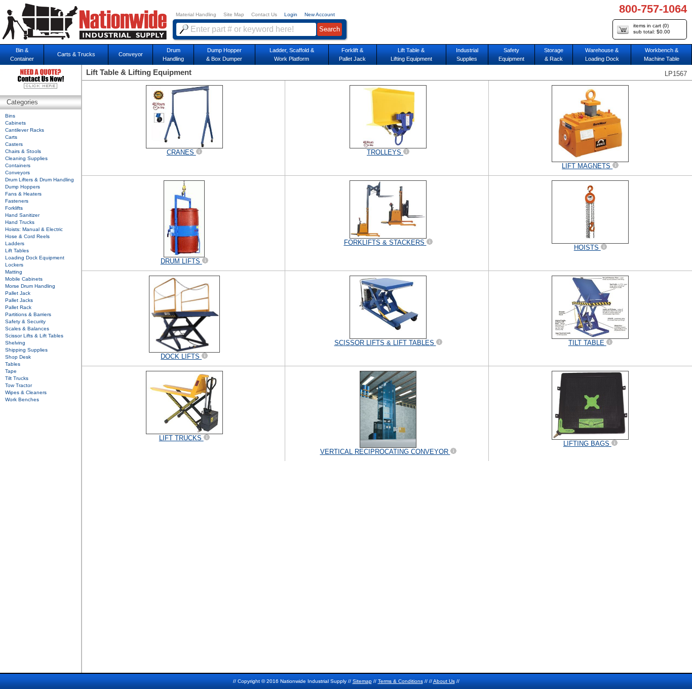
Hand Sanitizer (22, 215)
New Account (319, 14)
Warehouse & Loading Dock (602, 54)
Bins (10, 116)
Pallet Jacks (19, 300)
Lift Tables (17, 250)
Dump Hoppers (22, 186)
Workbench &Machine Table (661, 54)
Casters (14, 144)
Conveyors (17, 172)
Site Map (233, 14)
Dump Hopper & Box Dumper (224, 54)
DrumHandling (173, 54)
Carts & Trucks (76, 54)
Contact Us (264, 14)
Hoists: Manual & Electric (34, 229)
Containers (17, 165)
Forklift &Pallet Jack (352, 54)
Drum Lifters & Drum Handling (39, 179)
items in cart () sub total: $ (651, 28)
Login (290, 14)
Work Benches (22, 399)
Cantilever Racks (24, 130)
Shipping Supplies (26, 350)
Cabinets (15, 123)
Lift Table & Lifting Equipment (411, 54)
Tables (12, 364)
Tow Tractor (18, 385)
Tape (11, 371)
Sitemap (362, 681)
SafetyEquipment (511, 54)
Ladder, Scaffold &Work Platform (292, 54)
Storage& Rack (553, 54)
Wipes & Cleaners (26, 392)
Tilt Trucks (16, 378)
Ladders (14, 243)
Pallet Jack (17, 293)
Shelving (15, 343)
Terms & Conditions (400, 681)
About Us (444, 681)
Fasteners (16, 201)
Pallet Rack (18, 307)
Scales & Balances (27, 328)
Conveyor (131, 54)
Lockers (14, 264)
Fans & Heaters (23, 194)
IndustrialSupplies (467, 54)
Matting (13, 272)
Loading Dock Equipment (34, 257)
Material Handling (196, 14)
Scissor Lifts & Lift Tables (34, 335)
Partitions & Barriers (28, 314)
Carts (11, 137)
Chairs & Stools (23, 151)
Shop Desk (18, 357)
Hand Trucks (19, 222)
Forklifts (14, 208)
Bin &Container (22, 54)
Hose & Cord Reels (27, 236)
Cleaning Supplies (26, 158)
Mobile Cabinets (24, 279)
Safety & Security (25, 321)
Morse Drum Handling (30, 286)
